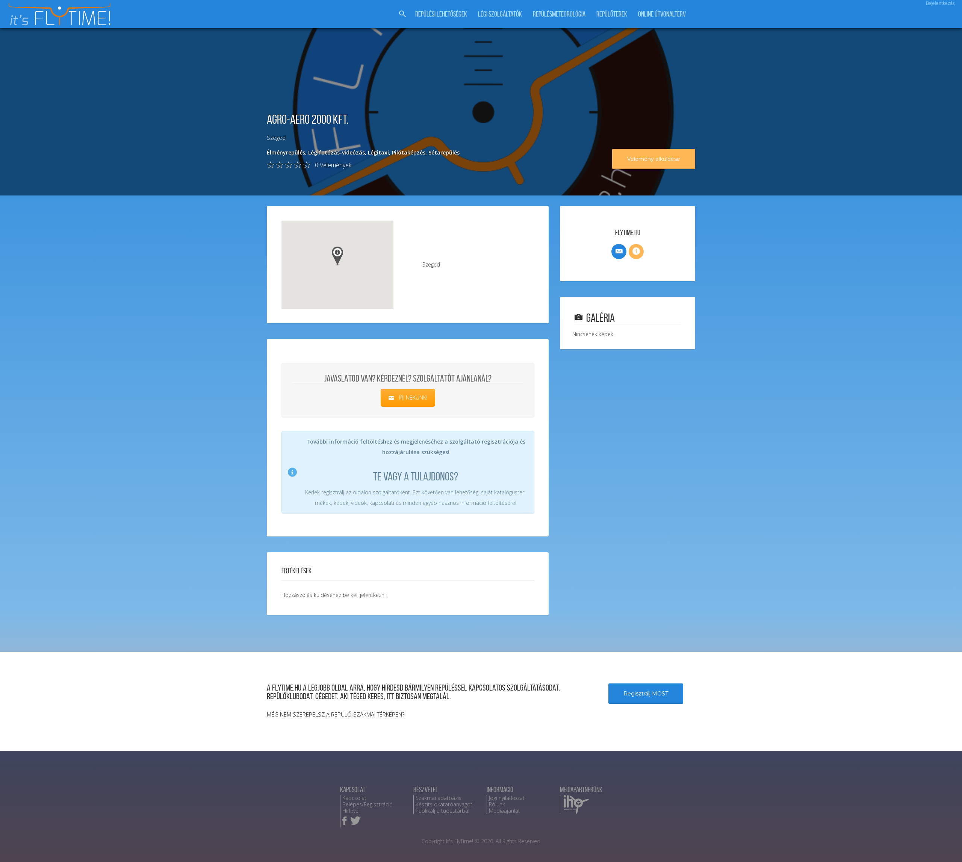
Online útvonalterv (662, 14)
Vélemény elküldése (653, 159)
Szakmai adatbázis (438, 797)
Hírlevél (351, 810)
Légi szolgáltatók (500, 14)
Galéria (600, 318)
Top (944, 844)
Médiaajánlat (504, 810)
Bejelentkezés (940, 3)
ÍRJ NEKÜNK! (413, 397)
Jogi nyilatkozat (507, 797)
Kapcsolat (354, 797)
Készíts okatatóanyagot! (444, 804)
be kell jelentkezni (364, 594)
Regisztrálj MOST (645, 693)
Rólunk (497, 804)
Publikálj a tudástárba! (442, 810)
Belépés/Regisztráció (367, 804)
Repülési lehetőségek (441, 14)
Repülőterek (611, 14)
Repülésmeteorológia (559, 14)
